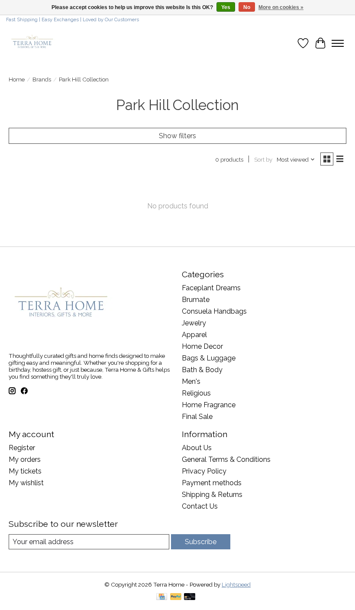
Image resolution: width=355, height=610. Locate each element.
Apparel (194, 335)
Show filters (177, 136)
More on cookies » (280, 7)
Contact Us (200, 506)
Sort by (263, 159)
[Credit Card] (161, 597)
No (246, 7)
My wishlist (26, 483)
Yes (225, 7)
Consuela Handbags (214, 311)
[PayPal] (175, 597)
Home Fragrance (209, 405)
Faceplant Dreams (211, 288)
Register (22, 448)
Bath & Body (202, 370)
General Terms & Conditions (226, 459)
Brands (41, 79)
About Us (197, 448)
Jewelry (194, 323)
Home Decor (202, 346)
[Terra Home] (32, 43)
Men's (191, 381)
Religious (196, 393)
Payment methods (212, 483)
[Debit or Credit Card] (189, 597)
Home (17, 79)
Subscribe (200, 542)
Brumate (196, 299)
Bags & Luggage (209, 358)
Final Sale (197, 416)
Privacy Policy (204, 471)
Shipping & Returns (212, 494)
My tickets (25, 471)
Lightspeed (236, 584)
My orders (25, 459)
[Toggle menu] (337, 43)
